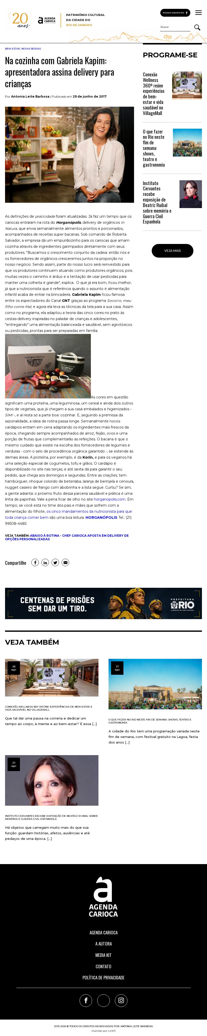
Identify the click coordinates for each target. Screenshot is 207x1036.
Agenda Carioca (104, 932)
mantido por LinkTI (103, 1030)
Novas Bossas (31, 48)
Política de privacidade (103, 977)
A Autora (103, 943)
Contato (103, 966)
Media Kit (103, 955)
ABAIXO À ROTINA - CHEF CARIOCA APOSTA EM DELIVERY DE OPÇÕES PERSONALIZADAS (67, 537)
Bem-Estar (12, 48)
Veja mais (172, 251)
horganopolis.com (109, 499)
